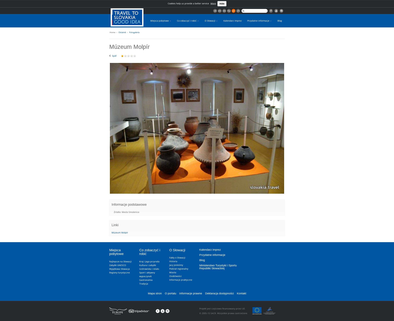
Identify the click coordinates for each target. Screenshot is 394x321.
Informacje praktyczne (180, 279)
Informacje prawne (190, 293)
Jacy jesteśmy (176, 265)
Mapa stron (155, 293)
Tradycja (143, 283)
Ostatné (122, 32)
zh (238, 10)
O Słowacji (210, 20)
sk (215, 10)
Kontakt (241, 293)
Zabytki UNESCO (117, 265)
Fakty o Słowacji (177, 257)
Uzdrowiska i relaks (149, 268)
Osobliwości (175, 276)
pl (234, 10)
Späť (114, 55)
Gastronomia (146, 280)
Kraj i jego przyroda (149, 261)
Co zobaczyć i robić (187, 20)
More (213, 3)
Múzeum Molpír (120, 232)
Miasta (172, 272)
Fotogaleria (134, 32)
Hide (221, 3)
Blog (279, 20)
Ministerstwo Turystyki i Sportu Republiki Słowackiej (218, 267)
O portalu (170, 293)
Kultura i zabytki (147, 265)
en (219, 10)
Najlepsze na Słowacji (120, 261)
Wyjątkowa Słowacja (119, 268)
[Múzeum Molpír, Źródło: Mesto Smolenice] (197, 128)
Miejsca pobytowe (159, 20)
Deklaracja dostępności (219, 293)
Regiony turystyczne (119, 272)
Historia (173, 261)
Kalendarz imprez (232, 20)
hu (229, 10)
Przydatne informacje (258, 20)
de (224, 10)
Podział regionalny (178, 268)
